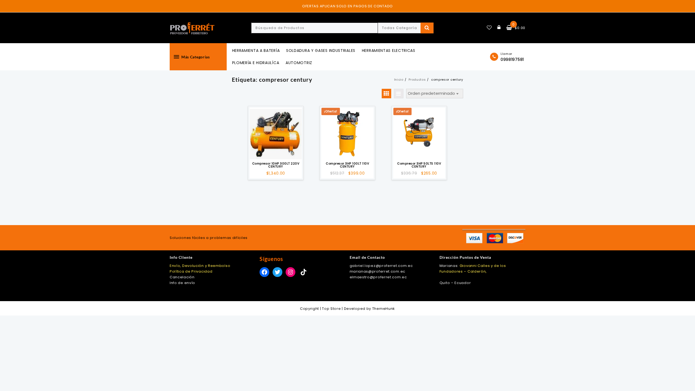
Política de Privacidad (191, 271)
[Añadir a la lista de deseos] (275, 133)
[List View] (398, 93)
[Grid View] (386, 93)
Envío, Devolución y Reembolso (200, 265)
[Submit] (427, 28)
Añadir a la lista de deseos (275, 152)
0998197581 (512, 59)
